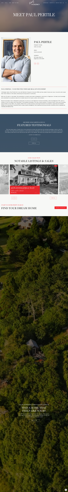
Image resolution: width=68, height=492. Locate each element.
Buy (2, 2)
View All (34, 141)
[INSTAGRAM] (38, 64)
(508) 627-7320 (59, 2)
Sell (6, 2)
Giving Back (45, 2)
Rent (10, 2)
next (35, 137)
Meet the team (15, 2)
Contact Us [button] (34, 419)
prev (32, 137)
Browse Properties (61, 206)
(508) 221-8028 (37, 46)
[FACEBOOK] (35, 64)
